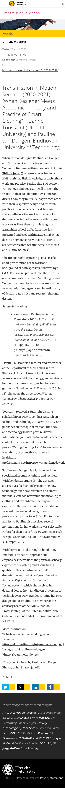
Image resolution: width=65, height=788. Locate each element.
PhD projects (11, 173)
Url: (4, 65)
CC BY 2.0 (9, 718)
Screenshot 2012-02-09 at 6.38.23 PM (26, 738)
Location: (8, 60)
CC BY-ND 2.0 (10, 733)
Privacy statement (51, 778)
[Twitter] (5, 687)
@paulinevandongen (31, 649)
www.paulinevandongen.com (32, 634)
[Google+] (20, 687)
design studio (23, 480)
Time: (6, 54)
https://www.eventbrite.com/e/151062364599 (30, 70)
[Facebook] (50, 687)
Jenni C (34, 712)
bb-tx (27, 733)
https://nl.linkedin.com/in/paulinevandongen (32, 644)
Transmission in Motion (21, 13)
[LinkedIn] (35, 687)
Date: (6, 49)
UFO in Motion (15, 712)
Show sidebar (17, 41)
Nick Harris (29, 728)
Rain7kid (25, 718)
